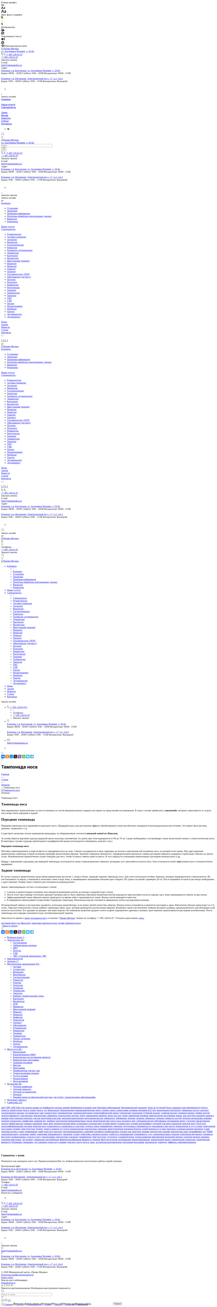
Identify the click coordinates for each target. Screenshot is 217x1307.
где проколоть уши (34, 1113)
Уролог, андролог (21, 1038)
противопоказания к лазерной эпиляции (83, 1131)
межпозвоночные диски (80, 1121)
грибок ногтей (202, 1113)
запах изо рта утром (118, 1115)
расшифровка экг (197, 1131)
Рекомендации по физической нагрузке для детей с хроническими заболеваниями (54, 1097)
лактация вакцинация (73, 1118)
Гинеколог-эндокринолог (20, 250)
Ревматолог (13, 285)
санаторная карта (9, 1134)
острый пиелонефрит (141, 1123)
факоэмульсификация (70, 1139)
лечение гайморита (145, 1118)
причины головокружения (180, 1129)
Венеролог (12, 242)
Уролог (10, 303)
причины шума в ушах (12, 1131)
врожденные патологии (169, 1110)
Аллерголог (19, 969)
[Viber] (19, 756)
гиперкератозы (64, 1113)
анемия (66, 1107)
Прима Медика (67, 918)
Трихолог (12, 295)
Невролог (12, 266)
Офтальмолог (20, 1025)
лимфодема (27, 1121)
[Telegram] (32, 756)
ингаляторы (169, 1115)
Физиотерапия (20, 1078)
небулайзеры (160, 1121)
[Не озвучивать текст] (2, 43)
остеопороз (82, 1123)
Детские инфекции (22, 1086)
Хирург (11, 311)
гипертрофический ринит (106, 1113)
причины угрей (201, 1129)
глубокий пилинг (151, 1113)
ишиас (179, 1115)
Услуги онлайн (20, 1076)
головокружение (186, 1113)
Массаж (17, 1065)
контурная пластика (51, 1118)
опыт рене (48, 1123)
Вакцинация (19, 1052)
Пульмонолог (20, 1028)
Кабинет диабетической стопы (28, 996)
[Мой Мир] (11, 756)
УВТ (9, 298)
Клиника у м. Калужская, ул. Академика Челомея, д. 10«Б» (31, 70)
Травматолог (13, 293)
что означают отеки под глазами (50, 1142)
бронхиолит (54, 1110)
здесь (141, 918)
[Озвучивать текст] (3, 39)
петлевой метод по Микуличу (16, 923)
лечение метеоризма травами (197, 1118)
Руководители (14, 234)
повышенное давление (111, 1126)
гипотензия (125, 1113)
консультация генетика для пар (24, 1118)
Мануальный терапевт (18, 261)
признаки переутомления (110, 1129)
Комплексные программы (26, 1060)
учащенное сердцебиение (46, 1139)
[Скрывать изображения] (2, 33)
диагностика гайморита (45, 1115)
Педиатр (17, 1094)
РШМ (209, 1131)
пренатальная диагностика (83, 1129)
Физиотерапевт (15, 306)
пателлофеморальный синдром (16, 1126)
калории (200, 1115)
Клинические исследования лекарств (31, 1057)
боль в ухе (42, 1110)
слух (150, 1134)
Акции (4, 115)
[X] (15, 756)
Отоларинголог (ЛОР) (18, 274)
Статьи (5, 121)
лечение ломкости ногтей (169, 1118)
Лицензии (12, 211)
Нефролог (18, 1017)
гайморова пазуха (190, 1110)
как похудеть (189, 1115)
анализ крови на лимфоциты (39, 1107)
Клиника (6, 99)
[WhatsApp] (23, 756)
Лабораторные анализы (25, 945)
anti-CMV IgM (8, 1107)
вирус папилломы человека (124, 1110)
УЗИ (9, 301)
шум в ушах (89, 1142)
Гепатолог (18, 985)
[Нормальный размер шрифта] (3, 8)
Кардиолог (12, 255)
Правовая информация (18, 213)
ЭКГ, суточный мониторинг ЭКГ (29, 956)
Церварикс (17, 1142)
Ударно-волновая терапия (26, 1073)
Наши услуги (8, 104)
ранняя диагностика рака (175, 1131)
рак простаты (134, 1131)
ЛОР (15, 1004)
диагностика (26, 1115)
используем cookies (81, 1303)
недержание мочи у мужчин (181, 1121)
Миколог (17, 1012)
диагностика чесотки (68, 1115)
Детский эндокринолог (24, 1092)
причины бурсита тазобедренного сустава (145, 1129)
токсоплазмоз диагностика (55, 1137)
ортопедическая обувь (65, 1123)
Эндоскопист (13, 317)
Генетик (17, 982)
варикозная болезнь (85, 1110)
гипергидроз (50, 1113)
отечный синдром (161, 1123)
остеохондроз (95, 1123)
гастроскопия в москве (12, 1113)
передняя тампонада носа (44, 923)
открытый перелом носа (183, 1123)
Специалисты (8, 107)
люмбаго (51, 1121)
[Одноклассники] (7, 756)
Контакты (6, 123)
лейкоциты (109, 1118)
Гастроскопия (20, 942)
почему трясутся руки (24, 1129)
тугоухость (112, 1137)
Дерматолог (13, 253)
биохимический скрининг (134, 1107)
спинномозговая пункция (166, 1134)
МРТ (15, 948)
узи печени (27, 1139)
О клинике (12, 208)
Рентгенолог (13, 287)
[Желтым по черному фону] (2, 21)
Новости (5, 118)
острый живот (109, 1123)
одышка (28, 1123)
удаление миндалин (11, 1139)
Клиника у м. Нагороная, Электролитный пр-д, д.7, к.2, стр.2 (32, 78)
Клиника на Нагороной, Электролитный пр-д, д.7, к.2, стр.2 (31, 1177)
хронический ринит (161, 1139)
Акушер (17, 966)
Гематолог (12, 247)
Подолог (11, 279)
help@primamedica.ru (11, 65)
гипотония (137, 1113)
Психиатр (12, 282)
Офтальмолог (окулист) (19, 277)
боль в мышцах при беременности (183, 1107)
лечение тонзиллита (11, 1121)
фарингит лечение (91, 1139)
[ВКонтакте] (8, 129)
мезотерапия (99, 1121)
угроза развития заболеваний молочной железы (159, 1137)
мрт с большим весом (142, 1121)
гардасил (204, 1110)
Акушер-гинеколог (16, 237)
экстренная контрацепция (108, 1142)
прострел (57, 1131)
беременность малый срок (83, 1107)
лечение (131, 1118)
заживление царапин (96, 1115)
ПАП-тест (201, 1123)
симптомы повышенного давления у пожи (58, 1134)
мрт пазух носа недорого (118, 1121)
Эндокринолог (14, 314)
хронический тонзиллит (183, 1139)
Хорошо (117, 1304)
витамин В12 (145, 1110)
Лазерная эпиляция (22, 1062)
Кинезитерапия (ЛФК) (24, 1054)
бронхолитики (67, 1110)
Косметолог (13, 258)
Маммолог (18, 1006)
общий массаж (16, 1123)
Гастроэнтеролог (15, 245)
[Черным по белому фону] (2, 18)
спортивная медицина (191, 1134)
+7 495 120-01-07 (14, 54)
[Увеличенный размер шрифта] (3, 12)
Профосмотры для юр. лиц (26, 1070)
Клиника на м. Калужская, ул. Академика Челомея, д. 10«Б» (31, 1169)
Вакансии (12, 219)
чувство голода (74, 1142)
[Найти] (3, 149)
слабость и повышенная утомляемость (128, 1134)
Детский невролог (22, 1089)
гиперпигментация (82, 1113)
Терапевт (11, 290)
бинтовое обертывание (108, 1107)
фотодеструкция (109, 1139)
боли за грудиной (157, 1107)
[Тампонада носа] (10, 790)
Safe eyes (20, 1107)
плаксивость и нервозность (61, 1126)
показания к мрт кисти (163, 1126)
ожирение (37, 1123)
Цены (4, 112)
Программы (19, 1068)
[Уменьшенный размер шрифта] (2, 5)
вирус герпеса (103, 1110)
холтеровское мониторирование (134, 1139)
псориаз (123, 1131)
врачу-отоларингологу (36, 918)
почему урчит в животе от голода (53, 1129)
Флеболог (12, 309)
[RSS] (2, 759)
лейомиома (121, 1118)
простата (48, 1131)
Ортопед (11, 271)
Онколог (11, 269)
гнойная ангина (169, 1113)
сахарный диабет (27, 1134)
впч (154, 1110)
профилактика (111, 1131)
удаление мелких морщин (196, 1137)
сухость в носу (33, 1137)
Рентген (17, 950)
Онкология (18, 1020)
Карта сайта (7, 1277)
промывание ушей (34, 1131)
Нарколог (12, 263)
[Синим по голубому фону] (2, 24)
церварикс (28, 1142)
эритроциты (151, 1142)
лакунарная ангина (93, 1118)
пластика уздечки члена (87, 1126)
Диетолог (18, 993)
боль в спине (29, 1110)
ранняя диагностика (152, 1131)
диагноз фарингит (10, 1115)
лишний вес (40, 1121)
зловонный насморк (138, 1115)
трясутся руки (99, 1137)
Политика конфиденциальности (17, 1275)
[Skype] (28, 756)
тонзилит (73, 1137)
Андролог (12, 239)
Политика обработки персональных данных (29, 216)
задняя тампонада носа (69, 923)
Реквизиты (12, 221)
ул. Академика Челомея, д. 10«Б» (17, 51)
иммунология (156, 1115)
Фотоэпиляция (20, 1081)
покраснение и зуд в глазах (189, 1126)
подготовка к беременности (137, 1126)
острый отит (123, 1123)
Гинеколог (18, 988)
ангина (58, 1107)
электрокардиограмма (133, 1142)
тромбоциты (85, 1137)
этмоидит (162, 1142)
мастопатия (62, 1121)
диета (82, 1115)
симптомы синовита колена (94, 1134)
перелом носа (39, 1126)
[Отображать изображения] (3, 30)
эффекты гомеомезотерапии (182, 1142)
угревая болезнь (126, 1137)
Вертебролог (19, 974)
